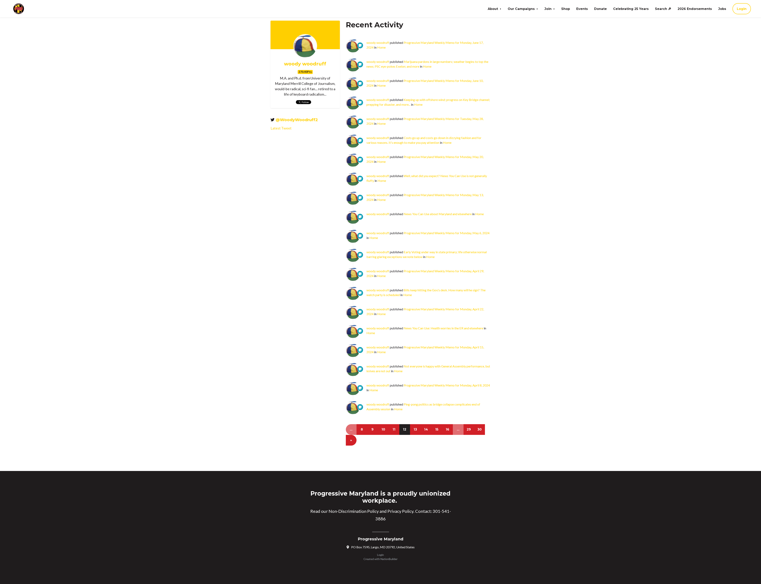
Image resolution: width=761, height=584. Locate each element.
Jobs (722, 9)
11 (394, 429)
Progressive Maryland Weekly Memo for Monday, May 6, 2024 (446, 233)
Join (548, 9)
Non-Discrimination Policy (354, 511)
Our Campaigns (522, 9)
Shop (565, 9)
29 (469, 429)
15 (436, 429)
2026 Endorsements (695, 9)
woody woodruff (305, 64)
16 (447, 429)
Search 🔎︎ (663, 9)
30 (479, 429)
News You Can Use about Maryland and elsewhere (438, 214)
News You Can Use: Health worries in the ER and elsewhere (443, 328)
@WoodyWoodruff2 (297, 119)
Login (742, 9)
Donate (600, 9)
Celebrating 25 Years (631, 9)
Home (381, 47)
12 (404, 429)
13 (415, 429)
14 (426, 429)
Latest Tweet (281, 128)
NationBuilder (389, 559)
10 (383, 429)
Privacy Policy (400, 511)
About (493, 9)
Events (582, 9)
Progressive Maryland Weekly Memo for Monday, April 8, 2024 (447, 385)
